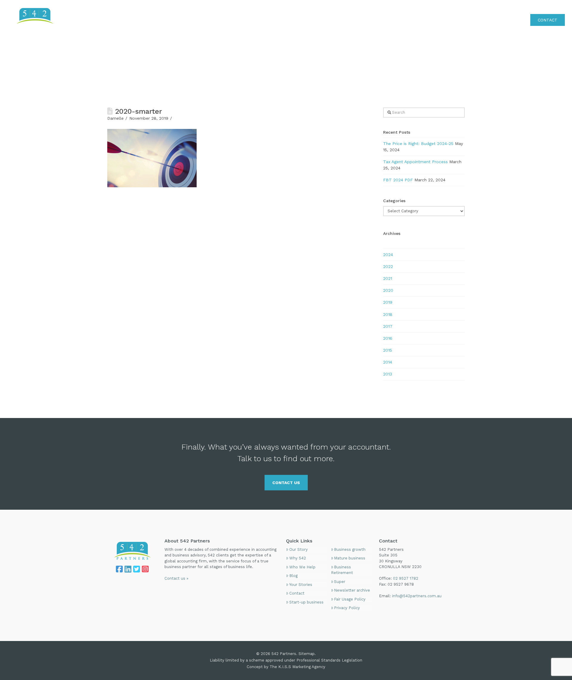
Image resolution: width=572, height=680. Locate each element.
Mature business (349, 558)
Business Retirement (342, 570)
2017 (387, 326)
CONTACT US (286, 482)
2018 (387, 314)
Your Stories (300, 584)
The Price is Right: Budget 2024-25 (418, 143)
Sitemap (307, 653)
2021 (387, 278)
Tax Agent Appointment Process (415, 161)
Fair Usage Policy (350, 599)
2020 (388, 290)
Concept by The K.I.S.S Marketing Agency (286, 667)
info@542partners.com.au (417, 596)
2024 (388, 254)
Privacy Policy (347, 608)
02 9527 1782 (551, 7)
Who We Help (302, 567)
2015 (387, 350)
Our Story (298, 549)
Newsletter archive (352, 590)
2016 (387, 338)
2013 (387, 374)
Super (339, 581)
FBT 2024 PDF (398, 179)
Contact (296, 593)
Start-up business (306, 602)
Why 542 (297, 558)
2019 (387, 302)
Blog (293, 575)
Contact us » (176, 578)
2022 (388, 266)
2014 (387, 362)
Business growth (350, 549)
